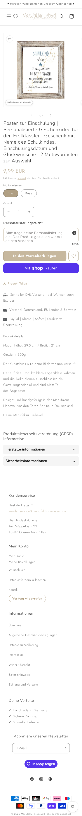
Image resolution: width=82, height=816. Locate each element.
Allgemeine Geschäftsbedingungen (33, 635)
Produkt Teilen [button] (17, 283)
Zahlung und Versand (23, 684)
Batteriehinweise (20, 674)
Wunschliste (17, 570)
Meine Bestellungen (22, 562)
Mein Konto (16, 556)
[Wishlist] (15, 16)
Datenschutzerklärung (23, 645)
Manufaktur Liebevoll (33, 814)
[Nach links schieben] (31, 115)
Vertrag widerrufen (27, 598)
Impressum (16, 654)
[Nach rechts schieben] (51, 115)
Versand (22, 178)
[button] (9, 16)
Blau (11, 193)
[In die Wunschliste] (73, 256)
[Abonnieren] (65, 748)
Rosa (28, 193)
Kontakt (13, 589)
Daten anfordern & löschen (27, 580)
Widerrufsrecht (19, 665)
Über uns (15, 625)
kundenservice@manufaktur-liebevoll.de (37, 511)
